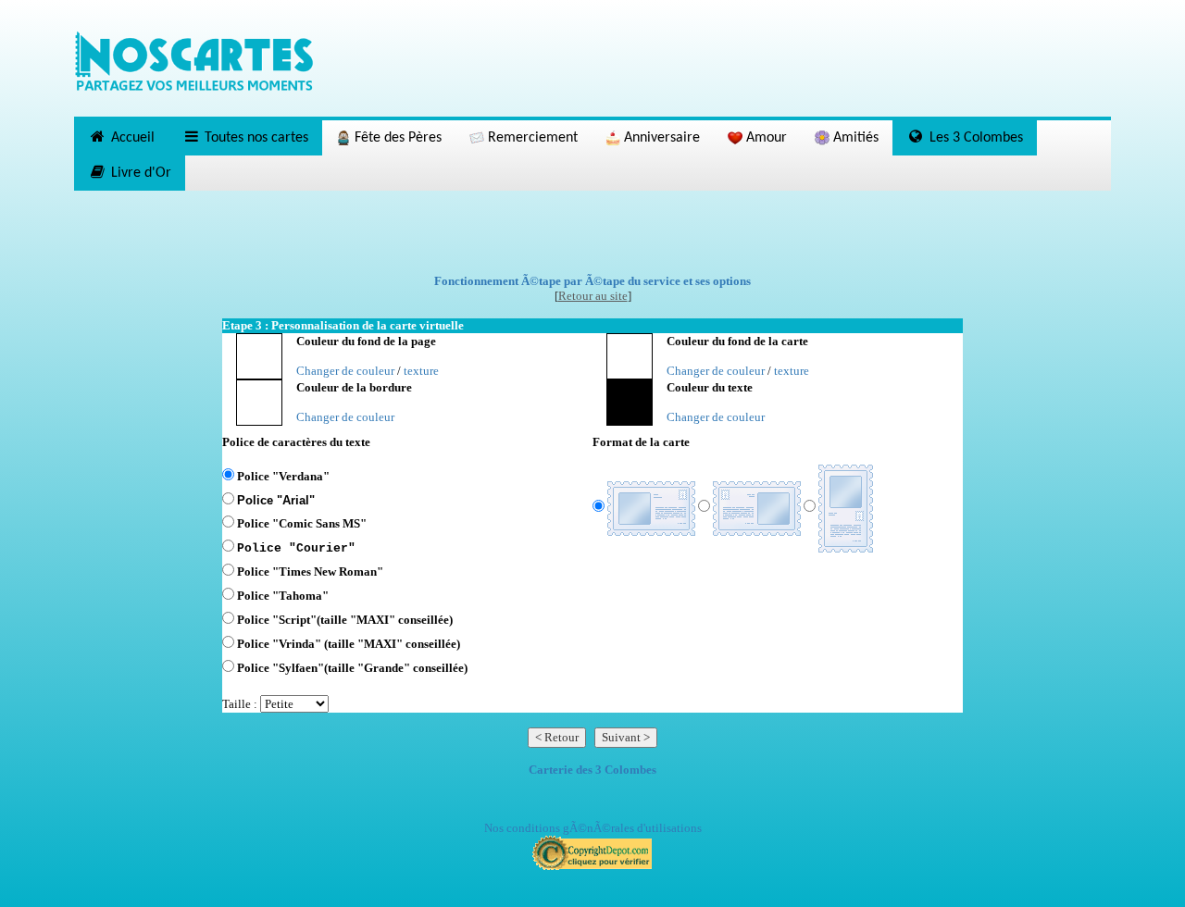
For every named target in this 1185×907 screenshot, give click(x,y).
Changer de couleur (345, 371)
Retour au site (593, 296)
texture (421, 371)
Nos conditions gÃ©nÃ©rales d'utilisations (593, 828)
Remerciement (531, 137)
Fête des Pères (396, 137)
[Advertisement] (592, 232)
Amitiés (854, 137)
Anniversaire (660, 137)
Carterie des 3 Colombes (592, 770)
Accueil (131, 137)
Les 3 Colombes (974, 137)
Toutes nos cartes (254, 137)
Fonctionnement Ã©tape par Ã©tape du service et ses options (592, 281)
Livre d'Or (139, 173)
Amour (764, 137)
